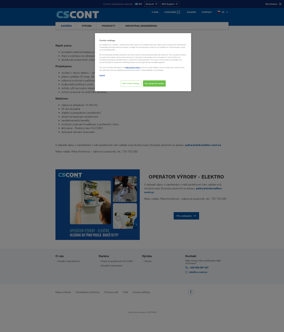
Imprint (102, 75)
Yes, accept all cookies (154, 83)
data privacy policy (132, 67)
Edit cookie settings (131, 83)
